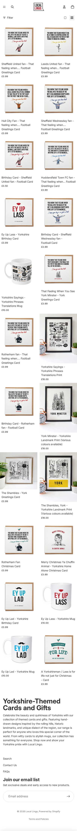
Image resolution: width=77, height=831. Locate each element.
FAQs (6, 771)
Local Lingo (32, 811)
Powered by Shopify (49, 811)
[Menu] (4, 7)
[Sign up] (68, 796)
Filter (10, 17)
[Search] (12, 7)
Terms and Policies (39, 819)
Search (7, 758)
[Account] (64, 7)
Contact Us (10, 765)
